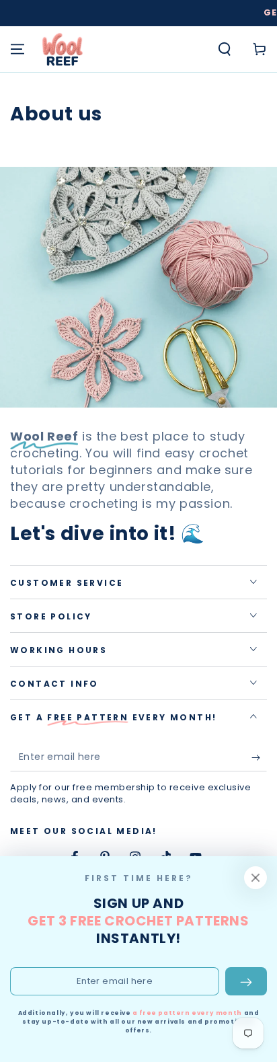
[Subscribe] (259, 758)
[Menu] (17, 49)
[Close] (255, 878)
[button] (224, 49)
